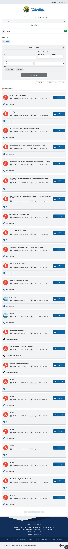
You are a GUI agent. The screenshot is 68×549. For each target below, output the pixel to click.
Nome (5, 55)
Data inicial (41, 54)
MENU (8, 31)
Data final (53, 54)
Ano (53, 51)
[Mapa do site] (43, 17)
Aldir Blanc (11, 69)
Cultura (20, 69)
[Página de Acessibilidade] (46, 17)
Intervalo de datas (44, 51)
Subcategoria (38, 61)
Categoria (6, 61)
